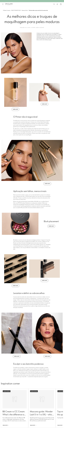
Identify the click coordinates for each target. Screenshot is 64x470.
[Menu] (3, 4)
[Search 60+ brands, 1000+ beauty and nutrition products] (54, 4)
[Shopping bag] (61, 4)
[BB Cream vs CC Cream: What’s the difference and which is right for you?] (14, 408)
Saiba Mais (15, 109)
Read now (5, 425)
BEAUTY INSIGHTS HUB (16, 10)
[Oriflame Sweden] (9, 4)
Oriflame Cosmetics (6, 10)
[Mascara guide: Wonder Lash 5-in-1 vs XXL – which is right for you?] (42, 408)
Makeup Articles (25, 10)
